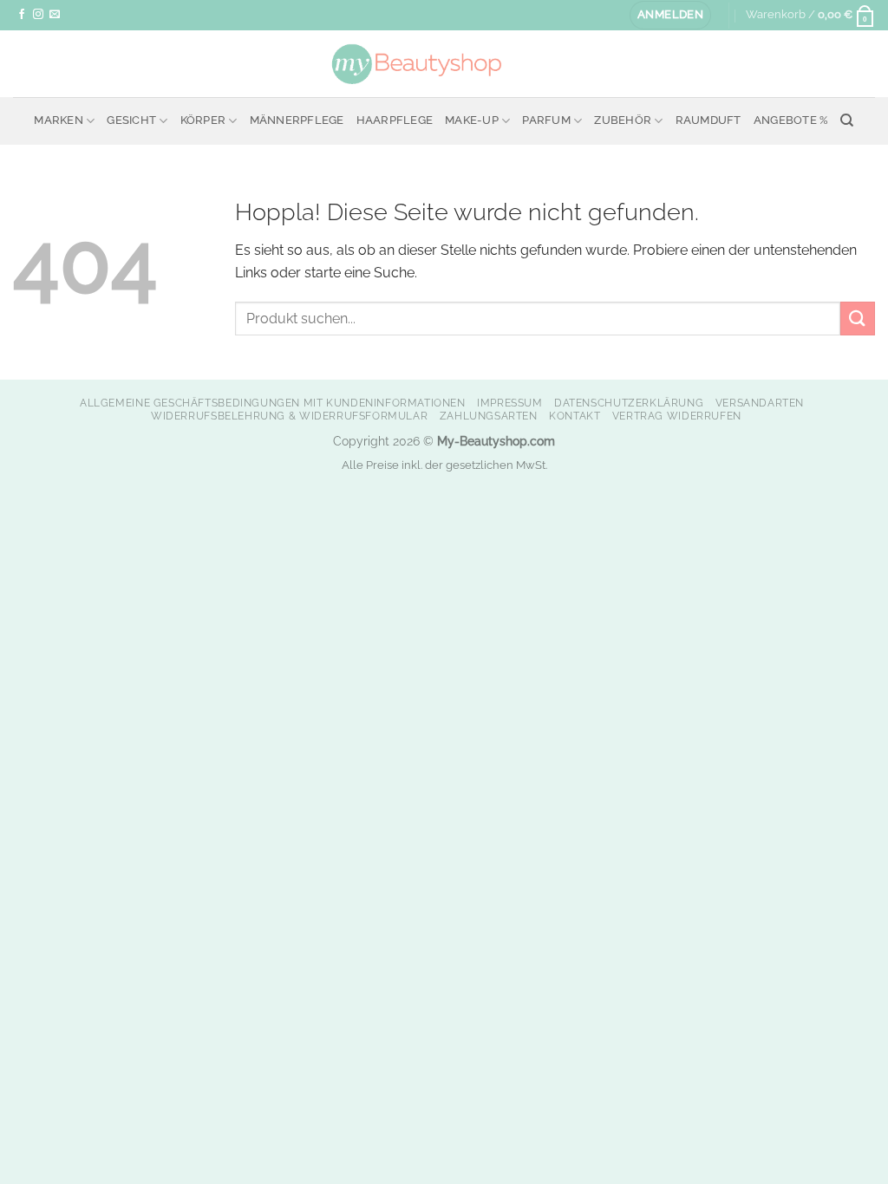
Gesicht (131, 120)
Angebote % (791, 120)
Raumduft (708, 120)
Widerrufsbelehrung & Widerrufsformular (289, 415)
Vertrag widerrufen (676, 415)
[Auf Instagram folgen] (38, 15)
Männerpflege (297, 120)
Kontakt (574, 415)
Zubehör (622, 120)
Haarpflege (395, 120)
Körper (203, 120)
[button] (670, 15)
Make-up (472, 120)
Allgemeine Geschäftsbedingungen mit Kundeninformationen (273, 402)
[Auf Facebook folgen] (21, 15)
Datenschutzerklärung (628, 402)
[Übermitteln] (857, 318)
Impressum (510, 402)
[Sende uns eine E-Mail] (54, 15)
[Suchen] (846, 120)
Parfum (546, 120)
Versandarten (759, 402)
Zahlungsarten (489, 415)
